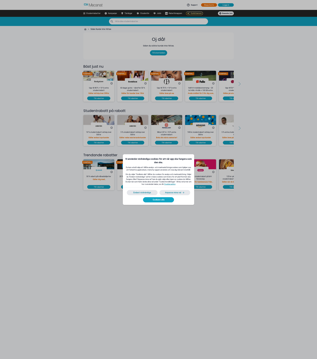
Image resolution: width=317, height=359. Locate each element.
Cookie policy (169, 184)
